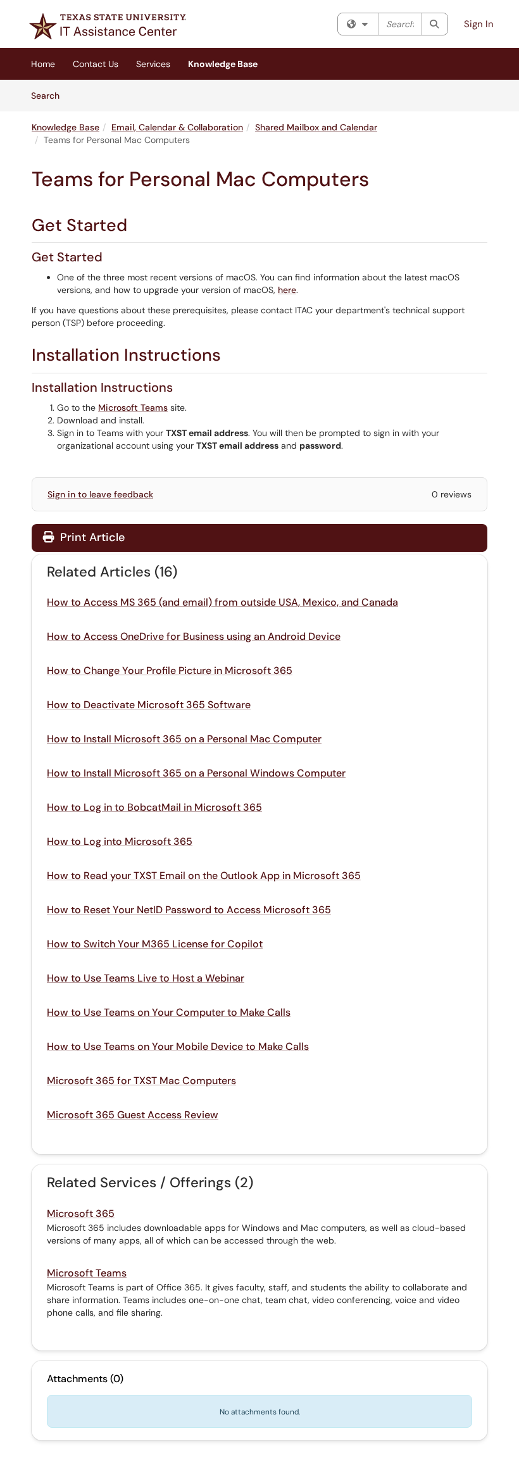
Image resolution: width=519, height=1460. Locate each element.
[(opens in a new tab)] (107, 26)
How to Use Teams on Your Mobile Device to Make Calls (178, 1046)
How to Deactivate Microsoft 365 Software (149, 704)
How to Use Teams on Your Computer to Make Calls (169, 1012)
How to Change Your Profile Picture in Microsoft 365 (169, 670)
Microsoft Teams (133, 407)
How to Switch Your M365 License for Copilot (155, 944)
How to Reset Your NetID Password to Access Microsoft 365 (189, 909)
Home (43, 64)
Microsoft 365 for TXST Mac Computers (141, 1080)
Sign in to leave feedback (100, 494)
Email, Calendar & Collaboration (177, 127)
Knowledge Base (223, 64)
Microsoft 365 (81, 1213)
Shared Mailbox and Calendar (316, 127)
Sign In (479, 24)
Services (153, 64)
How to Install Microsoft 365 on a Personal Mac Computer (184, 739)
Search (49, 95)
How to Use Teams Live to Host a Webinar (145, 978)
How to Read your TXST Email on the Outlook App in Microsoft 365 (204, 875)
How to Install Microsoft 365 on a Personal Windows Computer (196, 773)
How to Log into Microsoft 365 (119, 841)
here (287, 290)
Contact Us (95, 64)
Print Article (91, 537)
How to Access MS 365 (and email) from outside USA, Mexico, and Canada (222, 602)
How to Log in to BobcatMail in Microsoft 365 (154, 807)
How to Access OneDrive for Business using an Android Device (194, 636)
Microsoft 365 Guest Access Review (132, 1114)
